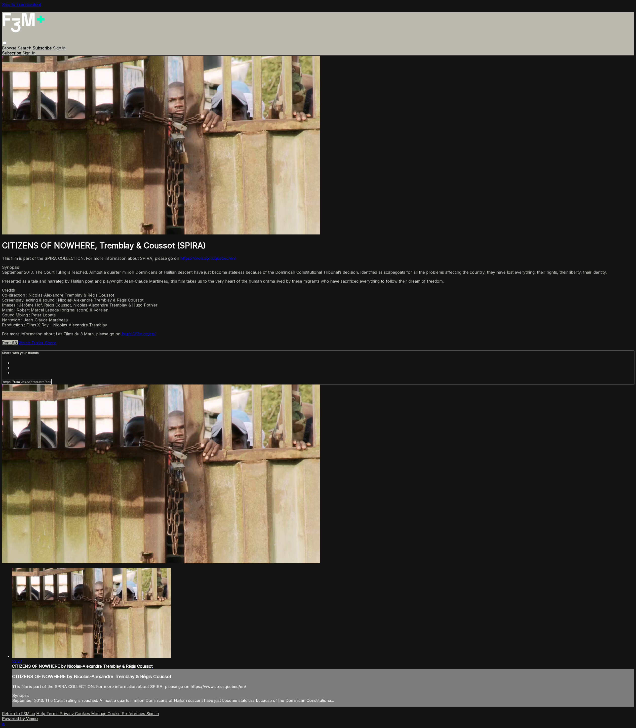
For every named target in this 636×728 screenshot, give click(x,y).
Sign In (29, 52)
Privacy (67, 713)
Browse (10, 47)
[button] (4, 42)
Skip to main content (21, 4)
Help (41, 713)
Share (50, 342)
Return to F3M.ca (18, 713)
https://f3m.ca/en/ (139, 333)
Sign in (59, 47)
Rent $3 (10, 342)
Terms (53, 713)
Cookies (83, 713)
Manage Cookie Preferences (118, 713)
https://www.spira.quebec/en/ (208, 258)
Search (25, 47)
